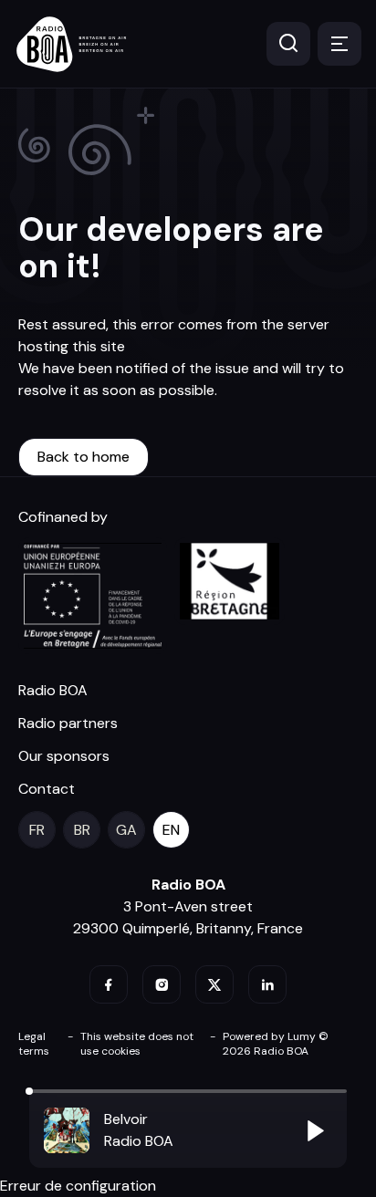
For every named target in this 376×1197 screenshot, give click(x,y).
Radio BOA (53, 690)
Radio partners (68, 723)
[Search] (288, 44)
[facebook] (108, 984)
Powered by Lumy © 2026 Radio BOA (276, 1043)
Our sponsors (64, 755)
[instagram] (161, 984)
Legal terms (33, 1043)
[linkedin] (267, 984)
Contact (46, 788)
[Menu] (339, 44)
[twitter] (214, 984)
